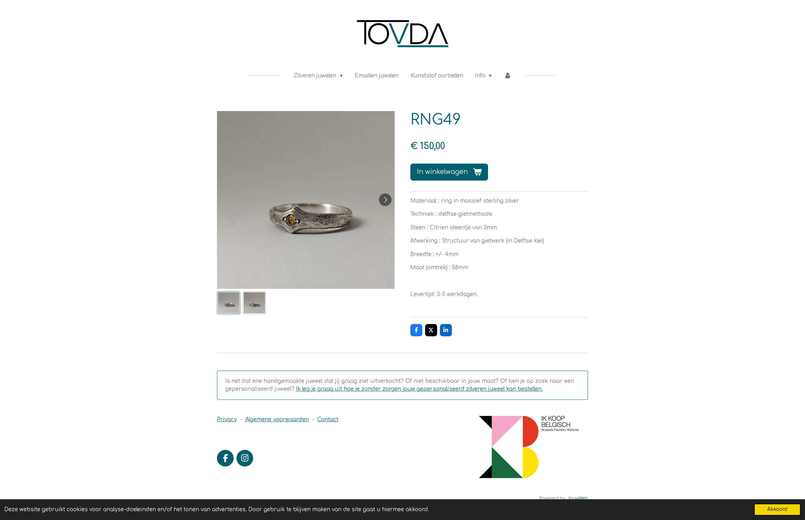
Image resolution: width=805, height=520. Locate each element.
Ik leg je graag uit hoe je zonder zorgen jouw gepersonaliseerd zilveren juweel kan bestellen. (419, 389)
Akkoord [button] (777, 509)
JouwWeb (577, 498)
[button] (228, 303)
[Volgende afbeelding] (385, 199)
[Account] (507, 75)
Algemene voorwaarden (277, 419)
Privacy (227, 419)
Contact (327, 419)
